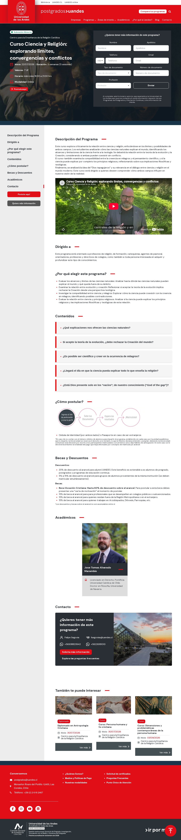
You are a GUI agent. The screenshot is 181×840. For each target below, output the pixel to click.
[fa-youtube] (30, 809)
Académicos (123, 19)
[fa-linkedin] (38, 809)
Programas (89, 19)
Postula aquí (20, 89)
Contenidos (14, 159)
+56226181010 (98, 644)
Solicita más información (76, 651)
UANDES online (71, 2)
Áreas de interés (106, 19)
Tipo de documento (113, 67)
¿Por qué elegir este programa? (19, 150)
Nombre (113, 42)
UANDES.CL (57, 2)
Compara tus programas (153, 11)
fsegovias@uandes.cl (102, 637)
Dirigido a (13, 142)
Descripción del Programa (23, 135)
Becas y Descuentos (19, 172)
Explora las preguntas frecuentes (80, 658)
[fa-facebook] (13, 809)
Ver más (84, 747)
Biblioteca (45, 2)
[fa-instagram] (21, 809)
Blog (157, 19)
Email (151, 55)
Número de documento (151, 67)
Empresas (76, 19)
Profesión (113, 80)
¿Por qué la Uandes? (142, 19)
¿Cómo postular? (17, 166)
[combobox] (100, 60)
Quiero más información (23, 203)
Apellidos (151, 42)
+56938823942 (73, 644)
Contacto (167, 19)
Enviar (151, 85)
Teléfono (113, 55)
